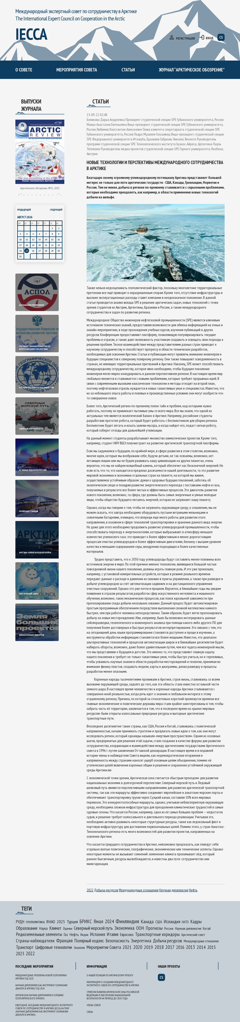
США (158, 921)
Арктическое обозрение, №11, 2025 (39, 188)
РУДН (20, 921)
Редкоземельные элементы (39, 934)
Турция (72, 922)
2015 (211, 947)
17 (20, 245)
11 (27, 239)
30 (59, 250)
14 (46, 239)
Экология (79, 947)
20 (39, 245)
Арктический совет (193, 934)
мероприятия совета (76, 70)
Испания (97, 934)
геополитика (35, 921)
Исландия (172, 921)
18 (27, 245)
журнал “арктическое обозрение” (192, 70)
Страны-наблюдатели (35, 940)
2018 (159, 947)
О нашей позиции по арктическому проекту (51, 85)
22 (52, 245)
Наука (43, 928)
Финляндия (127, 921)
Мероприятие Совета (103, 947)
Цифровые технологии (53, 947)
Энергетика (141, 940)
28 (46, 250)
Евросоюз (127, 934)
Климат (55, 928)
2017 (169, 947)
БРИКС (86, 921)
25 (27, 250)
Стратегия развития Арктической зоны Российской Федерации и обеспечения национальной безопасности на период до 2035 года (113, 995)
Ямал (98, 921)
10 (20, 239)
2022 (90, 890)
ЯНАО (50, 922)
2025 (61, 921)
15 (52, 239)
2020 (137, 947)
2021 (127, 947)
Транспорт (25, 947)
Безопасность (117, 940)
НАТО (185, 922)
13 (39, 239)
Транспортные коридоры (157, 934)
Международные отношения (138, 890)
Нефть (193, 890)
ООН (140, 928)
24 (20, 250)
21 (46, 245)
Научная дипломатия (173, 890)
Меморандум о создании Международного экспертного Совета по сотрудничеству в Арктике (91, 93)
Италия (112, 934)
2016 (180, 947)
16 (59, 239)
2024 (109, 921)
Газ (66, 934)
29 (52, 250)
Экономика (124, 928)
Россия (168, 928)
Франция (64, 940)
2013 (190, 947)
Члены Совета (94, 1005)
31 (20, 256)
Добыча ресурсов (106, 890)
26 (33, 250)
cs (221, 37)
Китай (207, 928)
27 (39, 250)
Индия (84, 934)
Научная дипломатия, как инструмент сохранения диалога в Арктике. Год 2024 (41, 987)
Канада (147, 921)
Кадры (196, 921)
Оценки (67, 928)
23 (59, 245)
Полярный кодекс (89, 940)
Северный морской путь (93, 928)
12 (33, 239)
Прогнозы (154, 928)
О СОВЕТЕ (23, 70)
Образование (27, 928)
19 (33, 245)
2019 (148, 947)
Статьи (128, 70)
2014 (201, 947)
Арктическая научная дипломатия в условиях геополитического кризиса (39, 997)
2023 (20, 954)
